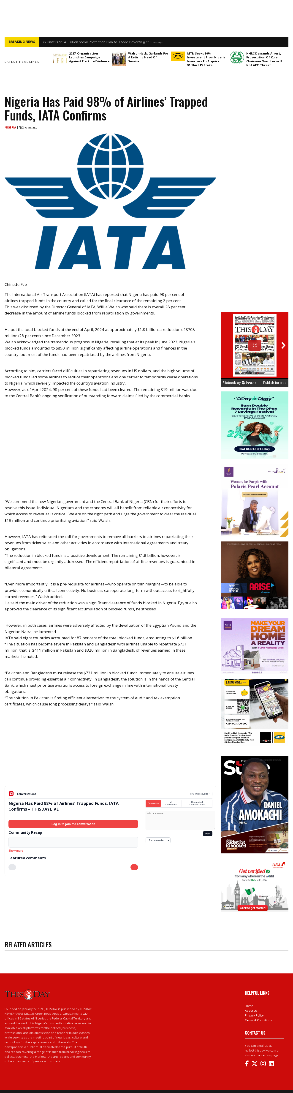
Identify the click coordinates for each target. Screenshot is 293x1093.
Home (249, 1006)
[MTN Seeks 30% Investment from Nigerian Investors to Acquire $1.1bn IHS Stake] (178, 56)
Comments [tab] (153, 803)
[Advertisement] (110, 750)
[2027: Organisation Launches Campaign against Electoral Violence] (60, 59)
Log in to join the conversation (73, 824)
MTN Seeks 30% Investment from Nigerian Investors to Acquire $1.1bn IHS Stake (105, 42)
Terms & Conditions (258, 1020)
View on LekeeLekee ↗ (200, 793)
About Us (251, 1010)
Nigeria (11, 127)
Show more (15, 850)
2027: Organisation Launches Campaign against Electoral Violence (89, 57)
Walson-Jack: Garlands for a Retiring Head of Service (148, 57)
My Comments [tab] (171, 803)
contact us (264, 1055)
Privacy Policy (254, 1015)
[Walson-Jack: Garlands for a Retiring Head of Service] (119, 59)
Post (207, 833)
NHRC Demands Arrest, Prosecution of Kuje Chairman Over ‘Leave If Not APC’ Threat (264, 59)
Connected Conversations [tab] (197, 803)
